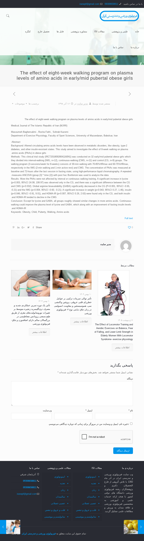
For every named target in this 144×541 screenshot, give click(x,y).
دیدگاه (130, 378)
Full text (129, 218)
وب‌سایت (47, 410)
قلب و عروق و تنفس (86, 510)
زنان (94, 490)
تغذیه (93, 483)
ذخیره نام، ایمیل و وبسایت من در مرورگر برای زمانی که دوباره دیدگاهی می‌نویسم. (88, 424)
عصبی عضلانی (89, 503)
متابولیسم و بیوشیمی (85, 516)
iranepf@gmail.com (89, 4)
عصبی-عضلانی (58, 503)
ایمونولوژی (90, 476)
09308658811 (111, 4)
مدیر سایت (82, 103)
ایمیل (89, 410)
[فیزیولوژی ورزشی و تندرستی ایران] (119, 16)
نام (131, 410)
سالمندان (91, 496)
